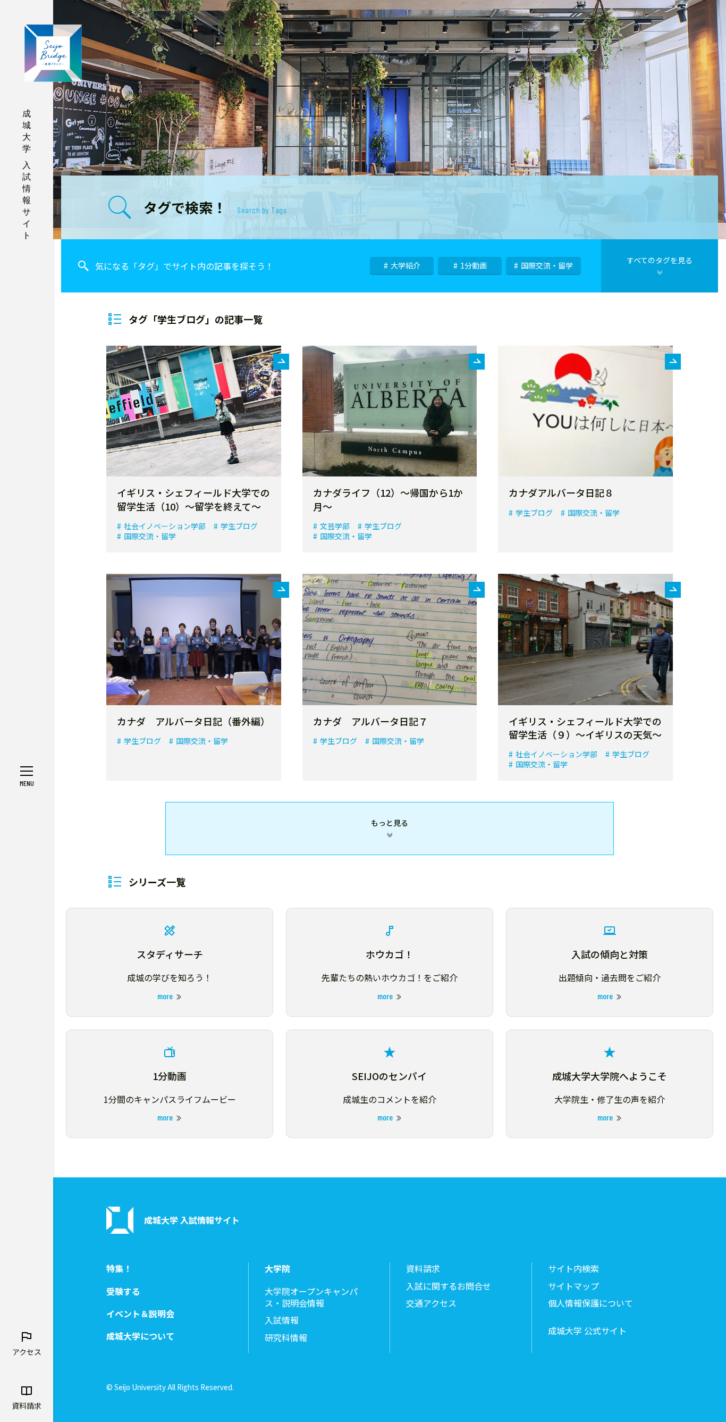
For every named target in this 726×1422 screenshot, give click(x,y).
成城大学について (140, 1336)
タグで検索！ (215, 207)
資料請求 (423, 1268)
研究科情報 (286, 1338)
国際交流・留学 (547, 265)
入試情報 (282, 1320)
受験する (123, 1291)
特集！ (119, 1268)
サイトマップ (573, 1286)
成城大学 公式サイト (587, 1331)
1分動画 (473, 265)
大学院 (277, 1268)
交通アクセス (431, 1303)
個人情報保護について (590, 1303)
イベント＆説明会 (140, 1314)
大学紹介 (405, 265)
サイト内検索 (573, 1268)
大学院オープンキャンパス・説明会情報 (311, 1297)
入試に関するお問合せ (448, 1286)
